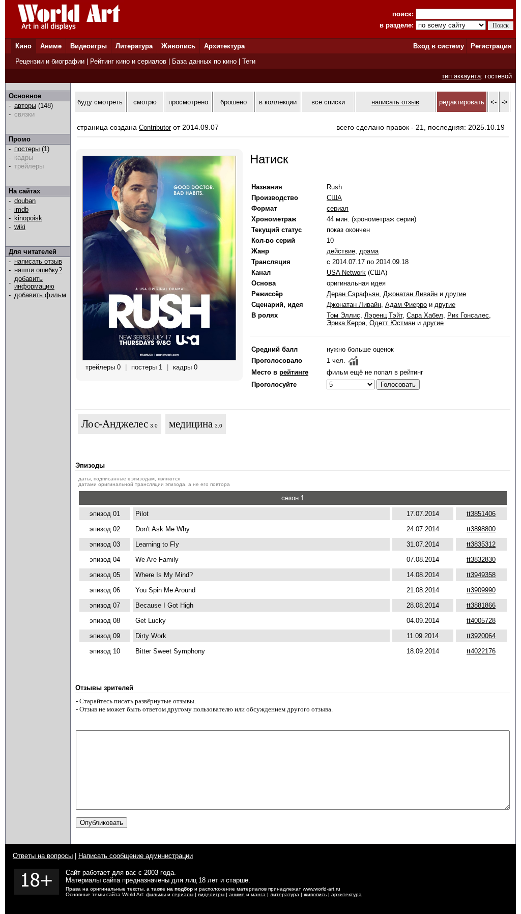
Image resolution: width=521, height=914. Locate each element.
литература (284, 894)
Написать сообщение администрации (135, 856)
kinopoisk (28, 218)
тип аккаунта (461, 76)
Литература (134, 46)
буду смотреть (100, 102)
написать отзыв (38, 261)
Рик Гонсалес (468, 315)
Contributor (155, 127)
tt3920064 (481, 636)
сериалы (182, 894)
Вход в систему (438, 46)
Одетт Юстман (392, 323)
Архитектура (224, 46)
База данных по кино (204, 61)
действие (341, 251)
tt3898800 (481, 529)
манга (258, 894)
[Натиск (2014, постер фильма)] (159, 358)
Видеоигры (88, 46)
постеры (27, 149)
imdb (21, 209)
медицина (191, 424)
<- (493, 102)
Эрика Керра (346, 323)
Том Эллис (343, 315)
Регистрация (491, 46)
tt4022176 (481, 651)
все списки (328, 102)
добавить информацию (34, 282)
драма (369, 251)
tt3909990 (481, 590)
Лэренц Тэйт (383, 315)
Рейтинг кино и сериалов (128, 61)
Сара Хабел (425, 315)
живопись (315, 894)
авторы (25, 105)
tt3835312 (481, 544)
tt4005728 (481, 620)
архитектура (346, 894)
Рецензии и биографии (49, 61)
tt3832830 (481, 559)
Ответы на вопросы (43, 856)
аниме (237, 894)
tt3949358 (481, 575)
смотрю (145, 102)
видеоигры (211, 894)
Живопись (178, 46)
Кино (23, 46)
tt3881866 (481, 605)
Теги (248, 61)
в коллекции (278, 102)
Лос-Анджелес (114, 424)
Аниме (51, 46)
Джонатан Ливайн (410, 294)
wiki (19, 227)
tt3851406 (481, 514)
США (334, 198)
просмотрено (188, 102)
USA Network (346, 272)
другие (455, 294)
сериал (338, 208)
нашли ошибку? (38, 270)
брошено (233, 102)
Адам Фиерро (406, 304)
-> (505, 102)
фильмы (156, 894)
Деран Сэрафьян (353, 294)
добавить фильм (40, 295)
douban (25, 201)
